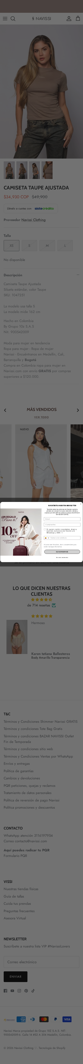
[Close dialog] (81, 504)
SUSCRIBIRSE (62, 552)
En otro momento (62, 557)
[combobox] (47, 538)
